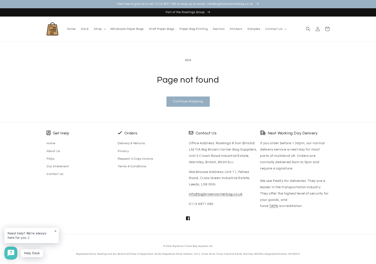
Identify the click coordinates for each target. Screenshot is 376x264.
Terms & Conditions (132, 166)
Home (51, 143)
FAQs (50, 158)
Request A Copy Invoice (135, 158)
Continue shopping (188, 101)
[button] (99, 29)
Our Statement (58, 166)
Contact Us (55, 174)
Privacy (123, 151)
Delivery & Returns (131, 143)
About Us (53, 151)
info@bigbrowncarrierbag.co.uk (215, 194)
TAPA (273, 206)
